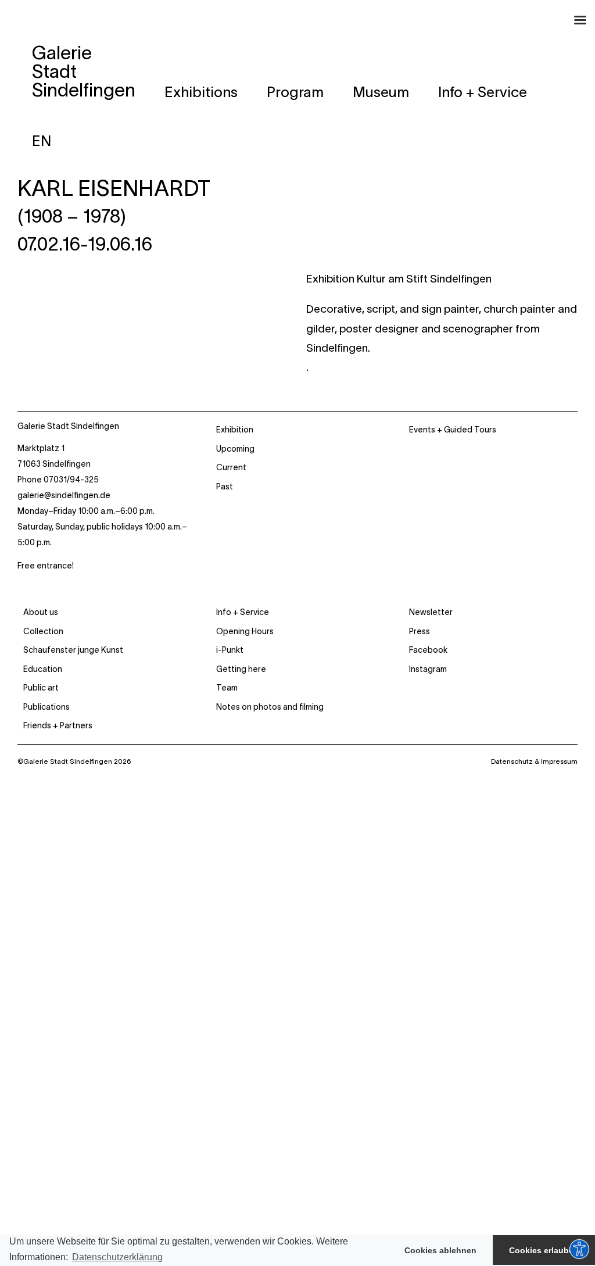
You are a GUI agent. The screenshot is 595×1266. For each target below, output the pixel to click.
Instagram (428, 669)
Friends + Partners (57, 725)
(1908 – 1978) (71, 216)
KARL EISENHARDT (113, 188)
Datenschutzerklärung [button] (117, 1257)
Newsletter (431, 612)
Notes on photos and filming (270, 706)
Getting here (241, 669)
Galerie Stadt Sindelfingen (68, 426)
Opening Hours (245, 631)
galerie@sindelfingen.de (63, 495)
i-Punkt (229, 650)
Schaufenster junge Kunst (73, 650)
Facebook (428, 650)
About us (40, 612)
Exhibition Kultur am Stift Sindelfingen (399, 279)
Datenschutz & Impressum (534, 761)
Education (42, 669)
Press (419, 631)
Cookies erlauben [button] (544, 1250)
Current (231, 467)
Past (224, 486)
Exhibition (234, 429)
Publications (46, 706)
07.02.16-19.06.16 (84, 244)
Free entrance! (45, 565)
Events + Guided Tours (452, 429)
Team (227, 687)
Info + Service (242, 612)
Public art (41, 687)
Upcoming (235, 448)
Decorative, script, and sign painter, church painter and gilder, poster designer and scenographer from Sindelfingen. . (441, 338)
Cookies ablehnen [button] (440, 1250)
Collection (43, 631)
